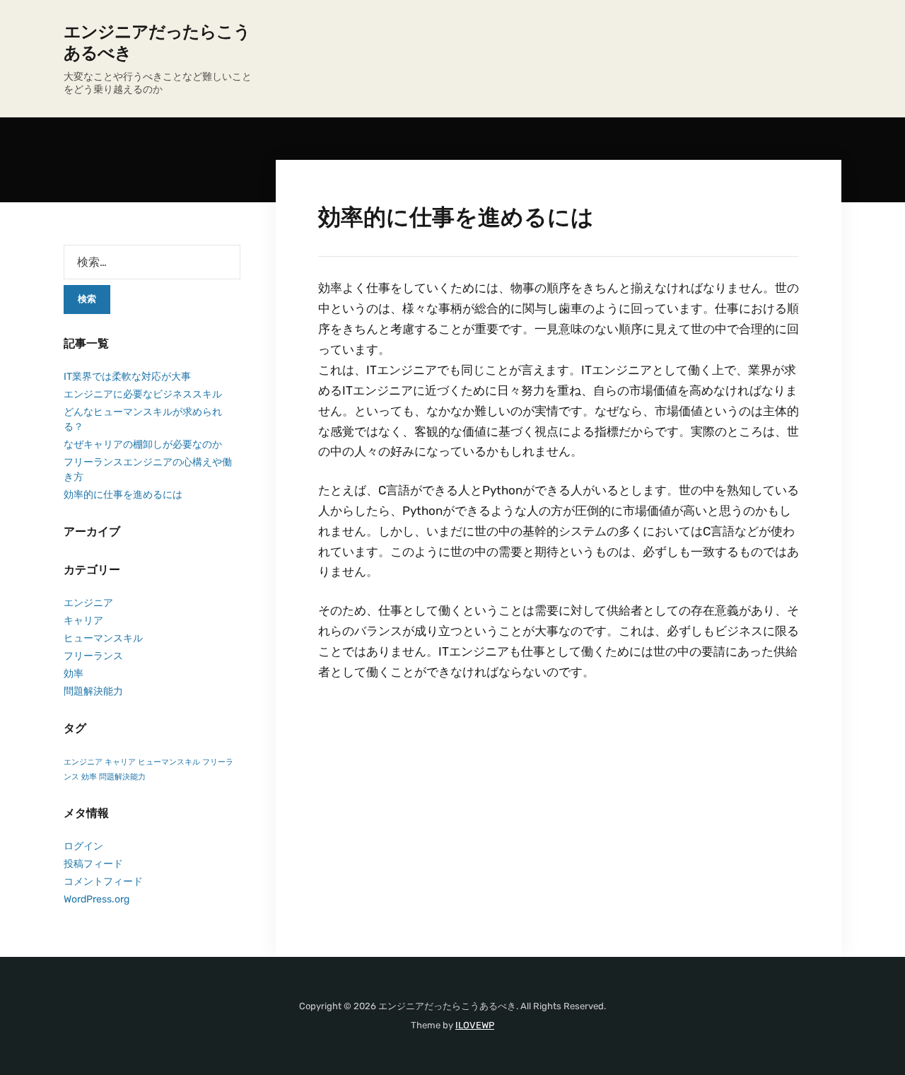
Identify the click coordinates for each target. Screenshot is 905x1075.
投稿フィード (93, 864)
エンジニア (88, 603)
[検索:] (152, 262)
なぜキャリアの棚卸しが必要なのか (143, 444)
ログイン (83, 846)
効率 (73, 674)
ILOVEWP (474, 1025)
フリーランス (93, 656)
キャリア (83, 621)
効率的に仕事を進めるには (123, 495)
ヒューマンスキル (103, 638)
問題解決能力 (93, 691)
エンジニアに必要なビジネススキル (143, 394)
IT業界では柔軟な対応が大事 (127, 377)
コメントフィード (103, 882)
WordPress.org (96, 899)
